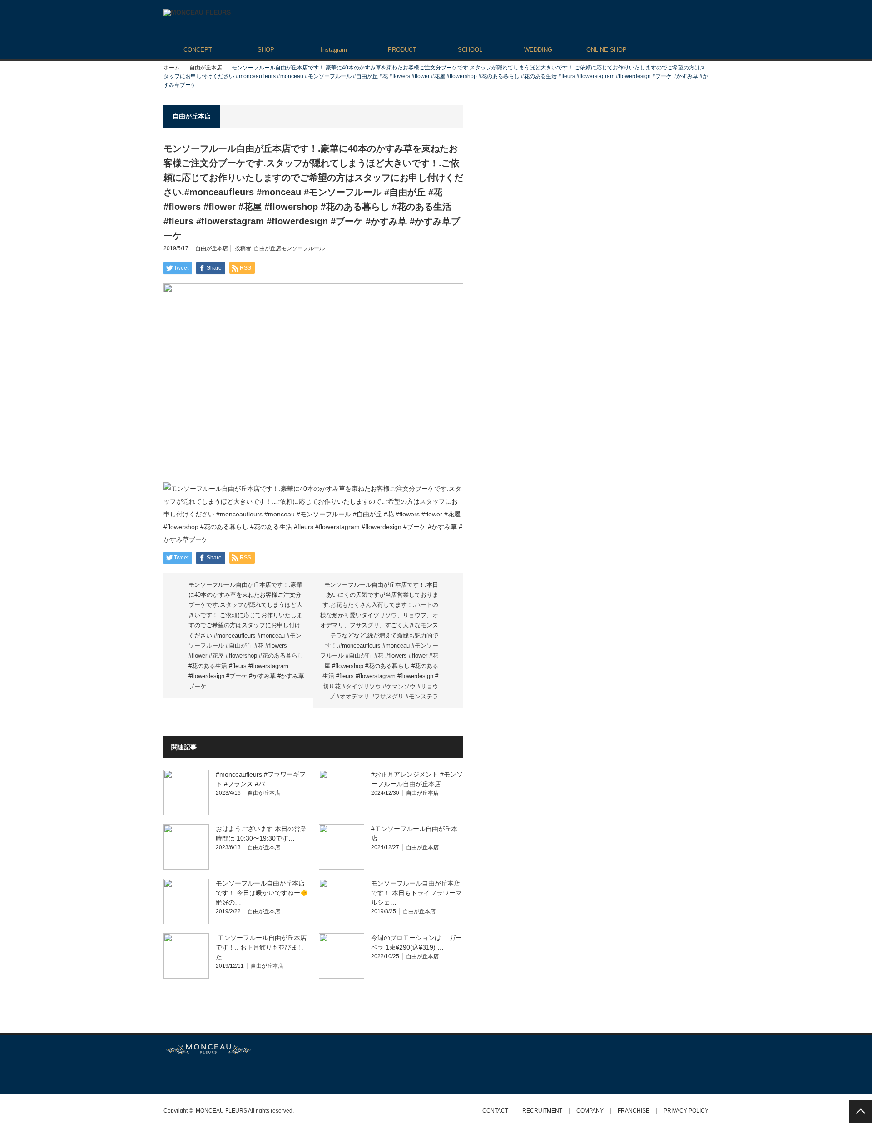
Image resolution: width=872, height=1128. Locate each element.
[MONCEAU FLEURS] (197, 12)
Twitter (168, 1074)
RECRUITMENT (542, 1111)
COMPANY (590, 1111)
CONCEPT (197, 49)
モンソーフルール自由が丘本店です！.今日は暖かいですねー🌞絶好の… (262, 893)
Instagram (334, 49)
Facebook (184, 1074)
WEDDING (538, 49)
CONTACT (495, 1111)
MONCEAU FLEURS (221, 1111)
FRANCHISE (633, 1111)
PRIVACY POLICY (686, 1111)
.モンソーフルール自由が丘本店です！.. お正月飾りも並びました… (261, 947)
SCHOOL (470, 49)
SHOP (266, 49)
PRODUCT (402, 49)
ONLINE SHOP (606, 49)
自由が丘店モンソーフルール (289, 248)
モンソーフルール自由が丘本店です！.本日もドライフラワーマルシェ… (416, 893)
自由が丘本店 (205, 67)
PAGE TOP (860, 1111)
